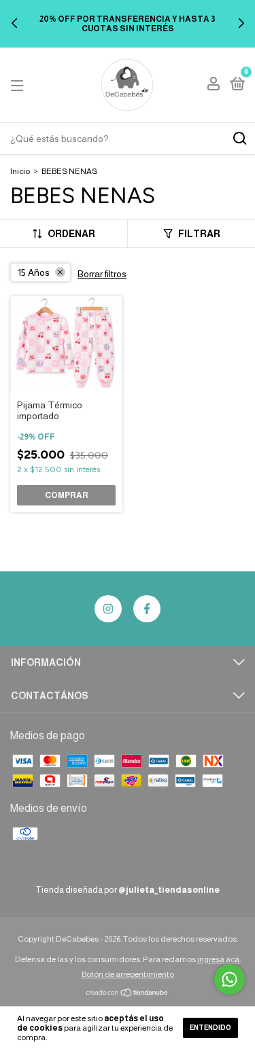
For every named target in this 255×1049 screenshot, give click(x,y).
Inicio (20, 171)
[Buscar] (239, 138)
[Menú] (19, 85)
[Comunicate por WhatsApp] (229, 979)
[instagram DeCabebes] (108, 608)
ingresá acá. (219, 959)
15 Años (34, 272)
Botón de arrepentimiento (128, 974)
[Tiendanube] (127, 993)
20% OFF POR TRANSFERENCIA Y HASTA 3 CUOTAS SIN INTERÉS (127, 23)
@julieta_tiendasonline (169, 890)
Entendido (210, 1027)
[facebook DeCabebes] (146, 608)
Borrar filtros (102, 273)
